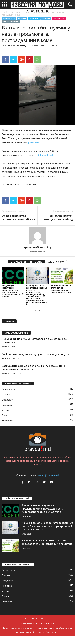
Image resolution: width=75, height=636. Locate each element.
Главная (22, 18)
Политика (7, 405)
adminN (6, 358)
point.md (33, 142)
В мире (5, 415)
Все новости (9, 18)
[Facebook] (28, 11)
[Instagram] (37, 11)
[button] (69, 5)
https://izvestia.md (37, 252)
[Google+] (33, 11)
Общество (59, 18)
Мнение (6, 410)
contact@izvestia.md (48, 475)
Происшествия (10, 21)
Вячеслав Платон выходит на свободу (58, 217)
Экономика (7, 420)
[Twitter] (42, 11)
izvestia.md (51, 632)
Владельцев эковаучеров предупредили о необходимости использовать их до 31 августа (13, 290)
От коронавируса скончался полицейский (18, 217)
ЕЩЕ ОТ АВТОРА (56, 261)
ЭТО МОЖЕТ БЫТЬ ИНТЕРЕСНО (26, 261)
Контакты (45, 618)
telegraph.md (45, 155)
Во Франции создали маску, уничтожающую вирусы (35, 354)
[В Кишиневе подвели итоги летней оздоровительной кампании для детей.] (62, 275)
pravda (5, 346)
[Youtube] (47, 11)
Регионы (34, 18)
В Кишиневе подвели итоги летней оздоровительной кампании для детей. (61, 288)
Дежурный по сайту (15, 45)
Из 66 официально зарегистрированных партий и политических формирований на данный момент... (47, 526)
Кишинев (46, 18)
